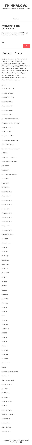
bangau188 (5, 329)
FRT (21, 442)
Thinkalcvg (16, 6)
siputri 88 (5, 406)
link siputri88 (6, 423)
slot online (5, 239)
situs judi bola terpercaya (9, 157)
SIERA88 (5, 153)
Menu (17, 19)
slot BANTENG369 (8, 89)
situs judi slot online (7, 136)
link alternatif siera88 (8, 414)
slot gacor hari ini (7, 191)
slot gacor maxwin (7, 101)
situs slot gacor (6, 243)
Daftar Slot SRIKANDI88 (9, 174)
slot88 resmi (6, 393)
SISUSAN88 (5, 170)
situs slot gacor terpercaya (10, 371)
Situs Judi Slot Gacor (8, 234)
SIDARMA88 (6, 397)
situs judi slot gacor (7, 144)
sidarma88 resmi (7, 410)
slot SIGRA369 (6, 131)
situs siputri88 (6, 431)
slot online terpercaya (8, 127)
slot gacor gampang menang (10, 119)
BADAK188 (5, 256)
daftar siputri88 (6, 427)
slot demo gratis (7, 401)
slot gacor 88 (6, 389)
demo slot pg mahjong (8, 380)
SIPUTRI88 (5, 166)
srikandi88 (5, 179)
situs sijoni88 (6, 419)
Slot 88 (4, 367)
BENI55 (4, 277)
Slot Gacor (5, 376)
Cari (3, 42)
